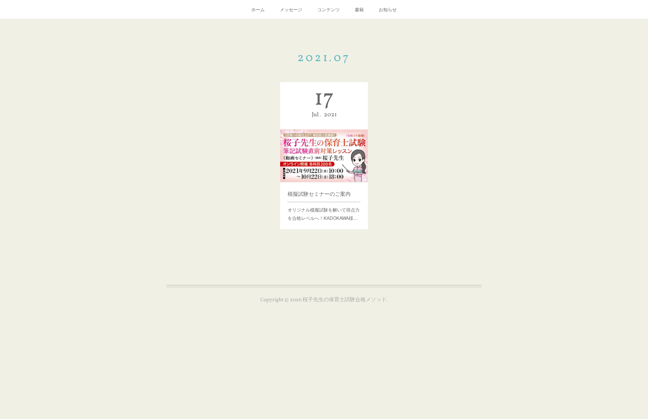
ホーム (258, 9)
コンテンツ (328, 9)
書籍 (359, 9)
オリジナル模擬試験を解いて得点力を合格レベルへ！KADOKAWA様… (324, 213)
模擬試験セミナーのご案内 (319, 193)
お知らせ (388, 9)
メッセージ (291, 9)
